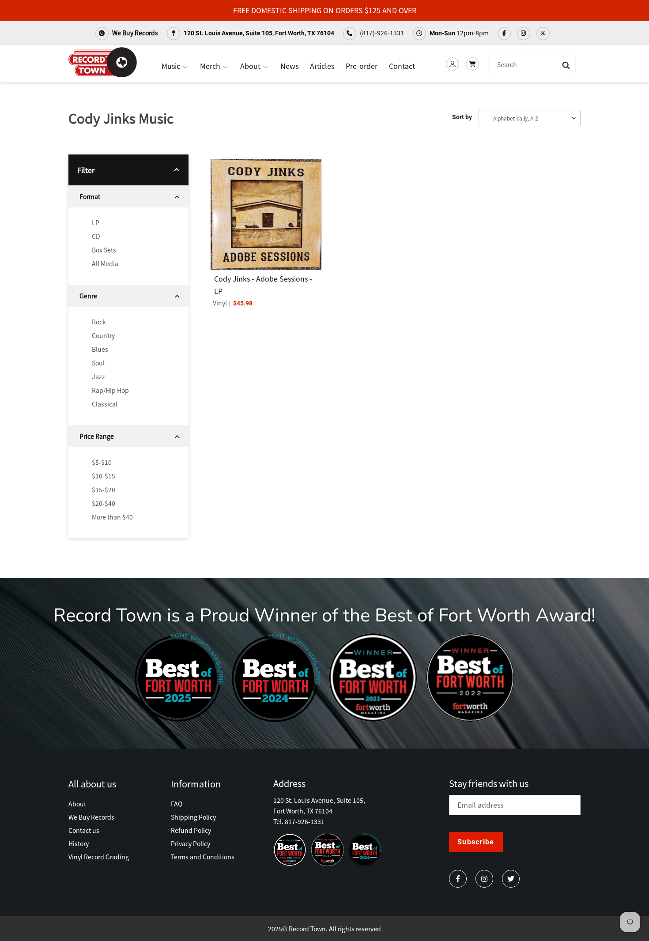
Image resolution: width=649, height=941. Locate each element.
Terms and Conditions (202, 856)
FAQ (176, 803)
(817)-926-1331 (381, 32)
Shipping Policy (193, 817)
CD (96, 236)
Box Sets (104, 249)
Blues (100, 349)
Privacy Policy (190, 843)
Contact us (83, 830)
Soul (98, 362)
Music (172, 65)
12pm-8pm (459, 32)
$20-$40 (103, 503)
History (78, 843)
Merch (211, 65)
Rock (99, 321)
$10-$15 (103, 475)
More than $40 (112, 516)
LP (95, 222)
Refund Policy (191, 830)
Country (103, 335)
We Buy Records (134, 32)
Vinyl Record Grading (98, 856)
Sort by (462, 116)
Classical (104, 403)
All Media (105, 263)
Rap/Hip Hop (110, 390)
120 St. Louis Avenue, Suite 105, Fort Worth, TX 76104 (258, 33)
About (251, 65)
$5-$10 (102, 462)
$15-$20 (103, 489)
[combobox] (532, 64)
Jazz (98, 376)
